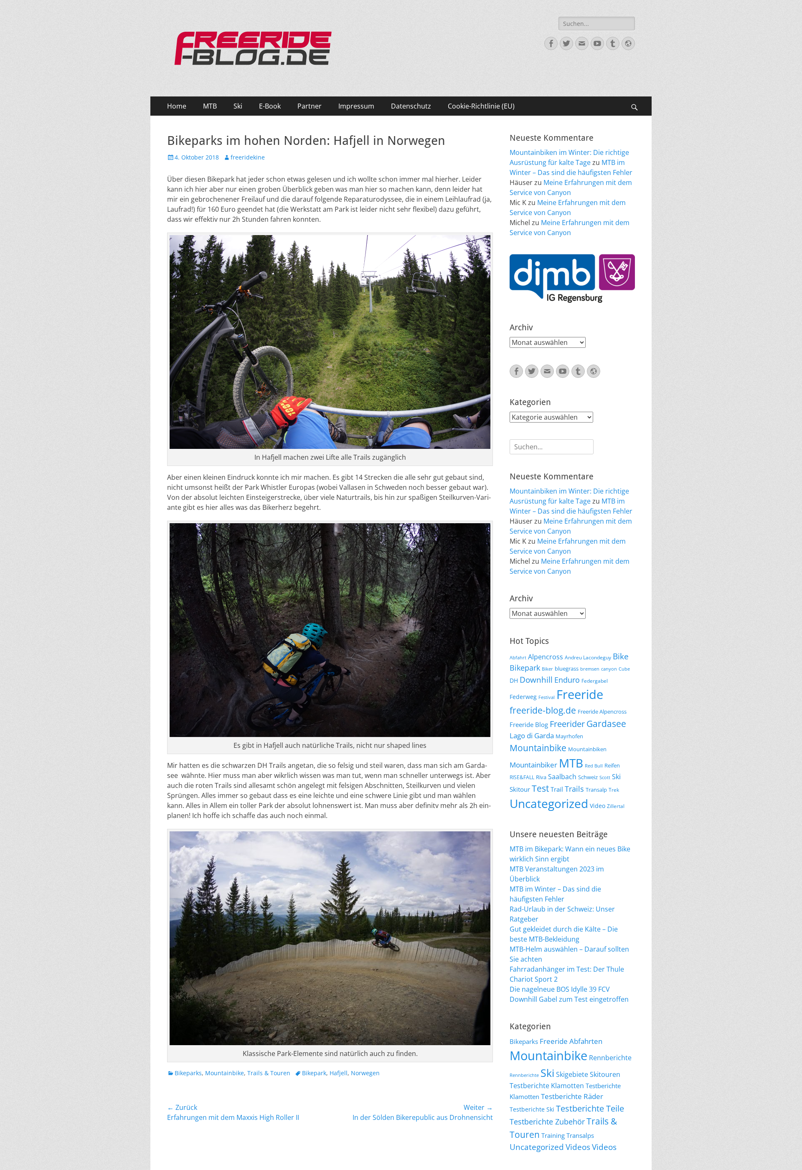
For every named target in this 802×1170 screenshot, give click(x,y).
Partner (309, 106)
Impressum (356, 106)
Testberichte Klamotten (547, 1085)
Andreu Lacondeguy (588, 657)
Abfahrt (518, 658)
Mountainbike (224, 1073)
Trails (574, 789)
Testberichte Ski (532, 1109)
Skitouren (605, 1074)
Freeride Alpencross (602, 711)
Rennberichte (610, 1057)
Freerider (567, 723)
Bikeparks (188, 1073)
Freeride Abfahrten (571, 1041)
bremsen (589, 669)
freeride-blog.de (543, 710)
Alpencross (545, 656)
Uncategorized (549, 803)
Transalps (580, 1135)
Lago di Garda (532, 735)
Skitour (520, 789)
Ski (237, 106)
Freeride (579, 694)
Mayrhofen (569, 736)
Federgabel (594, 680)
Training (553, 1135)
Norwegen (365, 1073)
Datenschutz (411, 106)
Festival (546, 697)
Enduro (567, 680)
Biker (547, 669)
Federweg (523, 697)
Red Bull (594, 766)
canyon (609, 669)
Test (540, 788)
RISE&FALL (522, 777)
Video (597, 806)
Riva (541, 777)
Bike (621, 656)
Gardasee (606, 723)
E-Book (270, 106)
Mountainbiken (587, 749)
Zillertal (615, 806)
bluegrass (567, 668)
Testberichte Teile (590, 1108)
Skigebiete (572, 1074)
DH (514, 680)
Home (176, 106)
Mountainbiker (533, 765)
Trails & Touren (268, 1073)
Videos (578, 1147)
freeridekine (248, 157)
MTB (210, 106)
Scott (604, 777)
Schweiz (588, 777)
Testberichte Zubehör (547, 1122)
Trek (614, 789)
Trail (557, 789)
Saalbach (562, 776)
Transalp (596, 789)
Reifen (612, 765)
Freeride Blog (529, 724)
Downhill (536, 679)
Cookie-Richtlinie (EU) (481, 106)
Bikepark (314, 1073)
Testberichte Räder (572, 1096)
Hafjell (339, 1073)
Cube (624, 669)
